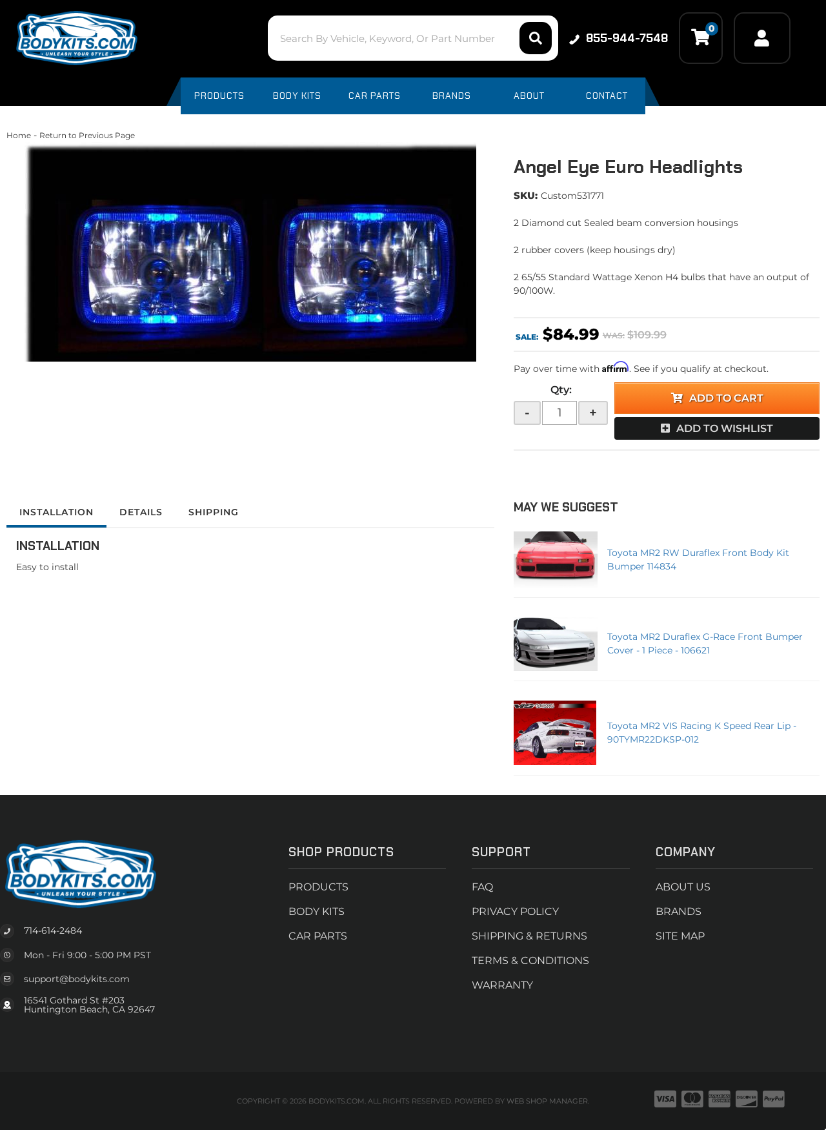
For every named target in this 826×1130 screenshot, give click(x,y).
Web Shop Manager (547, 1100)
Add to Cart (726, 398)
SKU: (526, 195)
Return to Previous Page (87, 135)
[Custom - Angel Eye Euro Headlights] (250, 252)
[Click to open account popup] (762, 38)
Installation (56, 512)
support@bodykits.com (77, 978)
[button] (413, 38)
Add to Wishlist (724, 428)
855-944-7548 (627, 38)
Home (18, 135)
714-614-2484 (53, 930)
